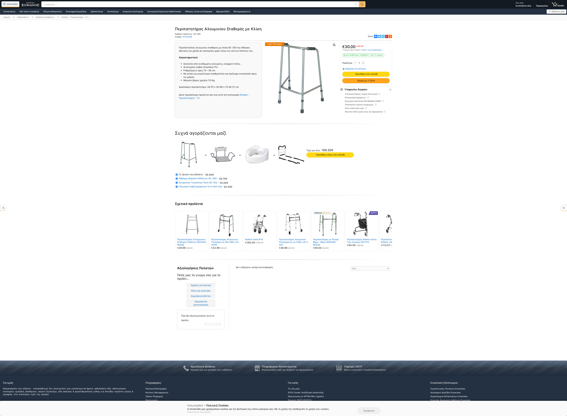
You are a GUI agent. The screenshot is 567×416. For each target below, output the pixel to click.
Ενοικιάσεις (10, 11)
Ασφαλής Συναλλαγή (355, 69)
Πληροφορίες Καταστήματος (279, 366)
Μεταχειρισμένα (242, 11)
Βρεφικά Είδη (222, 11)
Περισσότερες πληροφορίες (199, 412)
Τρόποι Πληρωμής (154, 396)
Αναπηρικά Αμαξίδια (76, 11)
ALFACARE (187, 37)
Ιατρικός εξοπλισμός (133, 11)
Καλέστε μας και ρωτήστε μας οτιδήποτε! (211, 369)
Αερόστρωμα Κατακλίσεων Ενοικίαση (448, 396)
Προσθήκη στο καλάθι (366, 74)
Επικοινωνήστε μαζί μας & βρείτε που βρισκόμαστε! (287, 369)
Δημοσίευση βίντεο (201, 296)
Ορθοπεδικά (97, 11)
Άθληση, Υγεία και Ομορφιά (198, 11)
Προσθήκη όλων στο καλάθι (330, 154)
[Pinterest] (386, 36)
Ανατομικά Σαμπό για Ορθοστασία (164, 11)
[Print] (390, 36)
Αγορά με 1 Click (366, 80)
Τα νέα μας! (294, 388)
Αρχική (7, 17)
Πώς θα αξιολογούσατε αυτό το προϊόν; (197, 318)
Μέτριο (213, 324)
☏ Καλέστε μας (556, 11)
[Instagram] (383, 36)
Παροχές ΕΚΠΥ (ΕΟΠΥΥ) (300, 400)
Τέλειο (219, 324)
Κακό (209, 324)
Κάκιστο (206, 324)
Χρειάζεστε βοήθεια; (203, 366)
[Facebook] (375, 36)
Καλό (216, 324)
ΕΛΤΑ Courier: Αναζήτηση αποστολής (306, 392)
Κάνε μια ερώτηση (200, 290)
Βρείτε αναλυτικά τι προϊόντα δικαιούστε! (365, 369)
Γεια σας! (523, 4)
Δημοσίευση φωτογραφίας (201, 303)
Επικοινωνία (151, 400)
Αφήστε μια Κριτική (201, 285)
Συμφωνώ (369, 410)
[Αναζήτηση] (362, 4)
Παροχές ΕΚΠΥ (353, 366)
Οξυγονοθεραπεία (52, 11)
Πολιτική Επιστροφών (156, 388)
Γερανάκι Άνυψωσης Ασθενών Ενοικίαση (450, 400)
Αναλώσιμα (113, 11)
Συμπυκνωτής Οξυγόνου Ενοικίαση (447, 388)
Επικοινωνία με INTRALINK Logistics (306, 396)
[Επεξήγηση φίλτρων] (379, 94)
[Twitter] (379, 36)
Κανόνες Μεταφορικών (156, 392)
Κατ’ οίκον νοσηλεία (29, 11)
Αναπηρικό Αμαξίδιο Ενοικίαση (445, 392)
